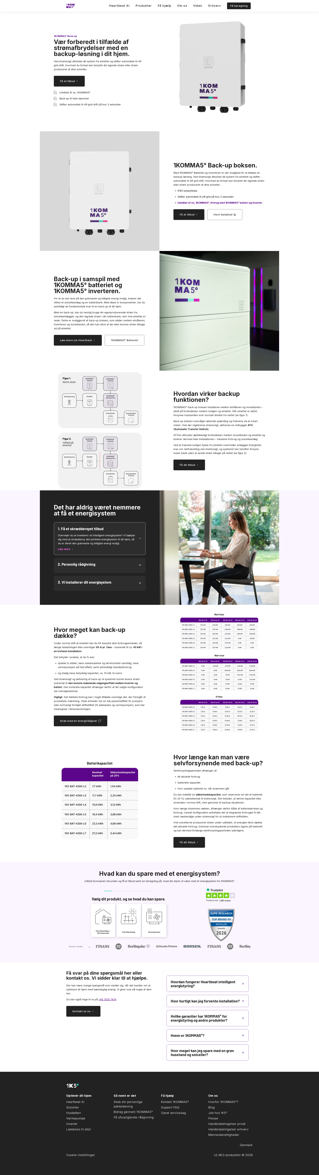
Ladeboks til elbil (78, 1129)
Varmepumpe (75, 1118)
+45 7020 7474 (107, 999)
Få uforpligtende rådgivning (134, 1117)
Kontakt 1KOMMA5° (175, 1102)
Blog (211, 1107)
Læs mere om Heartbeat (76, 340)
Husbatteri (73, 1113)
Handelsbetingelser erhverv (228, 1129)
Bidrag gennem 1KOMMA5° (133, 1112)
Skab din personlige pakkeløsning (128, 1104)
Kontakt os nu (81, 1011)
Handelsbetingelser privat (226, 1124)
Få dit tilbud (187, 464)
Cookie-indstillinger (80, 1155)
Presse (213, 1118)
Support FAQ (170, 1107)
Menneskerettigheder (223, 1135)
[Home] (70, 6)
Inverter (72, 1124)
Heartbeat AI (119, 5)
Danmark (246, 1145)
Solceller (72, 1107)
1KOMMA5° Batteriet (124, 340)
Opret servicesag (173, 1113)
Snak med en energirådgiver (78, 720)
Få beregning (239, 5)
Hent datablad (222, 214)
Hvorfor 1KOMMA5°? (223, 1102)
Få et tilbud (67, 81)
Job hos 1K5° (217, 1113)
